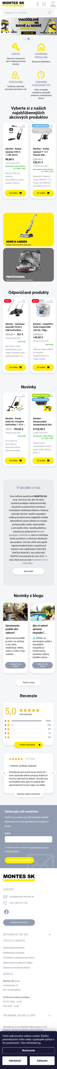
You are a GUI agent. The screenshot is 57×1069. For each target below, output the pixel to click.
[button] (53, 773)
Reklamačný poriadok (13, 952)
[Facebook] (6, 911)
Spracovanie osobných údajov (18, 962)
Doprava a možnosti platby (16, 967)
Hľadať (50, 13)
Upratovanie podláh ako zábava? (12, 629)
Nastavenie (28, 1050)
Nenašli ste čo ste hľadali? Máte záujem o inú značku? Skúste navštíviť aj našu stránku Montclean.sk (25, 1030)
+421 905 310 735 (18, 903)
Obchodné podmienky (14, 947)
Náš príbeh (28, 571)
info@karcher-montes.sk (22, 896)
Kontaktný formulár (19, 922)
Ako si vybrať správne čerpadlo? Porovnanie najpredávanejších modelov (42, 629)
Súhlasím (42, 1060)
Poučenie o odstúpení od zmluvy (19, 957)
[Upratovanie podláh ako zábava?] (15, 612)
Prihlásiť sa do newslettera (19, 860)
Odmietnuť (15, 1060)
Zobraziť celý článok (15, 665)
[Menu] (53, 4)
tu (39, 1042)
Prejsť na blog (29, 682)
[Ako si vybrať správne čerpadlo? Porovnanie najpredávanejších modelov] (42, 612)
